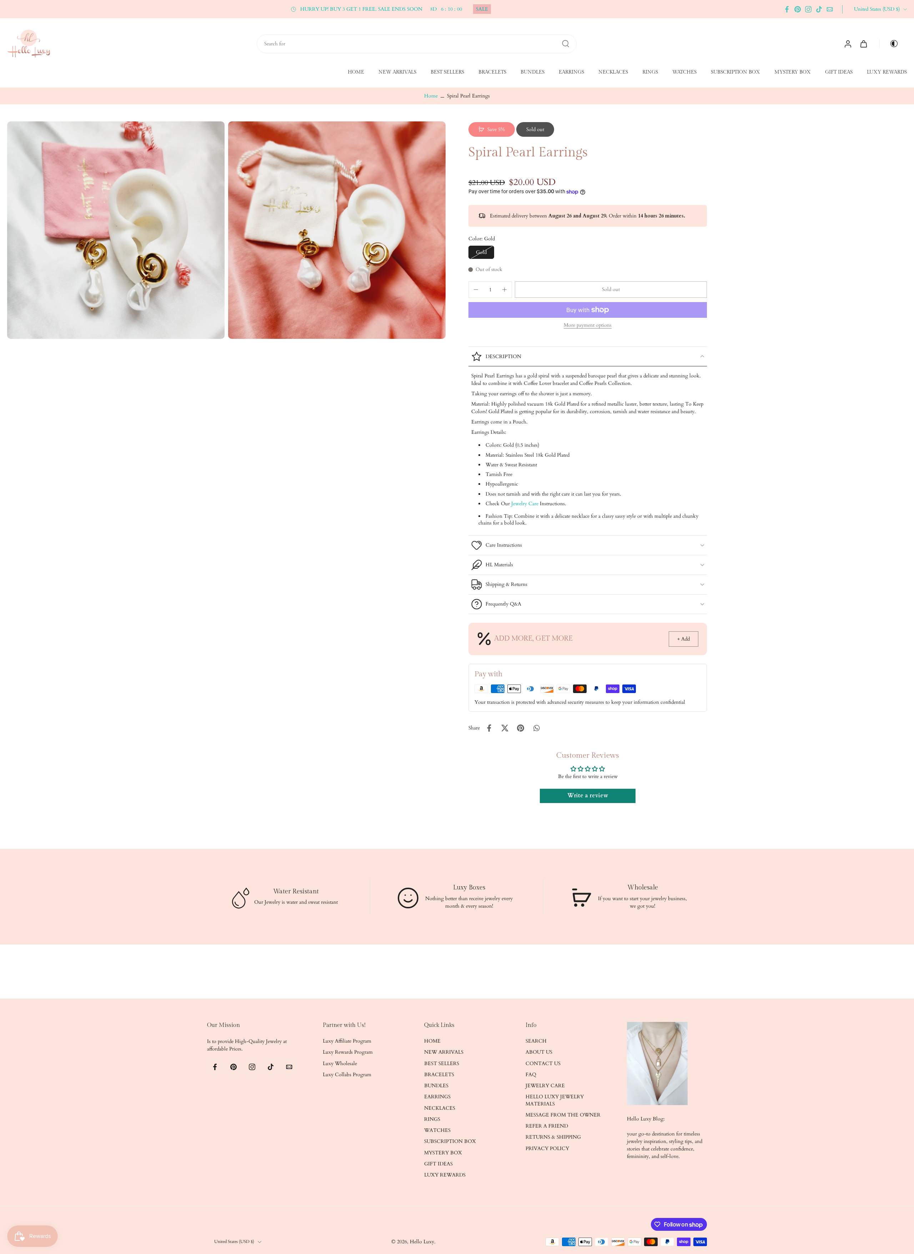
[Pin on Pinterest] (520, 728)
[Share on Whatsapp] (536, 728)
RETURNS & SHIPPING (553, 1137)
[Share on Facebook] (489, 728)
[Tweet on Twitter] (505, 728)
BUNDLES (532, 72)
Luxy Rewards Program (348, 1052)
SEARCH (536, 1041)
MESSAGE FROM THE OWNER (563, 1115)
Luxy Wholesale (340, 1063)
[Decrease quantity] (476, 289)
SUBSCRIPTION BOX (735, 72)
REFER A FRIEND (547, 1126)
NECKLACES (613, 72)
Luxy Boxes (469, 887)
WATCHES (684, 72)
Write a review (587, 796)
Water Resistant (296, 891)
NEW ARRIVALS (397, 72)
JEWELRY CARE (545, 1085)
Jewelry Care (524, 503)
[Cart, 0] (864, 43)
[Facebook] (787, 9)
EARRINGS (571, 72)
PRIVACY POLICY (547, 1148)
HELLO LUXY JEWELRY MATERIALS (555, 1100)
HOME (356, 72)
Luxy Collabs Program (347, 1074)
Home (431, 95)
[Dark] (891, 43)
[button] (611, 289)
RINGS (650, 72)
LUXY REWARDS (887, 72)
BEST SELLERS (447, 72)
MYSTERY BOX (792, 72)
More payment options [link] (588, 325)
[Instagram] (808, 9)
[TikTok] (819, 9)
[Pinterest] (797, 9)
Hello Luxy (422, 1241)
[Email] (829, 9)
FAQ (531, 1074)
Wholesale (642, 887)
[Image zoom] (116, 230)
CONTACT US (543, 1063)
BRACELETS (492, 72)
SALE (482, 9)
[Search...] (566, 44)
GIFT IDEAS (839, 72)
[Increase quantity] (504, 289)
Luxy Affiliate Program (347, 1041)
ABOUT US (539, 1052)
